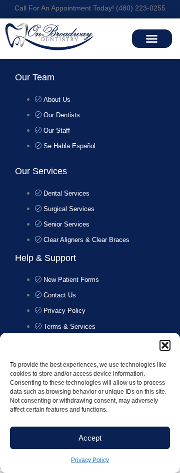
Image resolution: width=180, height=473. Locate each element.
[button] (165, 345)
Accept (90, 438)
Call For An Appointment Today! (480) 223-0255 (90, 8)
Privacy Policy (90, 460)
